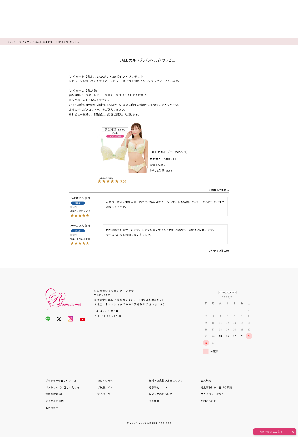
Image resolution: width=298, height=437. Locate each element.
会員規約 (206, 380)
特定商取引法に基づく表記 (216, 387)
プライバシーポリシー (214, 394)
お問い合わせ (208, 401)
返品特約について (159, 387)
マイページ (103, 394)
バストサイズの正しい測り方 (62, 387)
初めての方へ (105, 380)
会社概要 (154, 401)
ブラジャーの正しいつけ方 (61, 380)
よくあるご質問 (55, 401)
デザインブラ (24, 41)
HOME (9, 41)
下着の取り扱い (55, 394)
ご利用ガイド (105, 387)
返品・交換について (160, 394)
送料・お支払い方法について (166, 380)
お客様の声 (52, 407)
